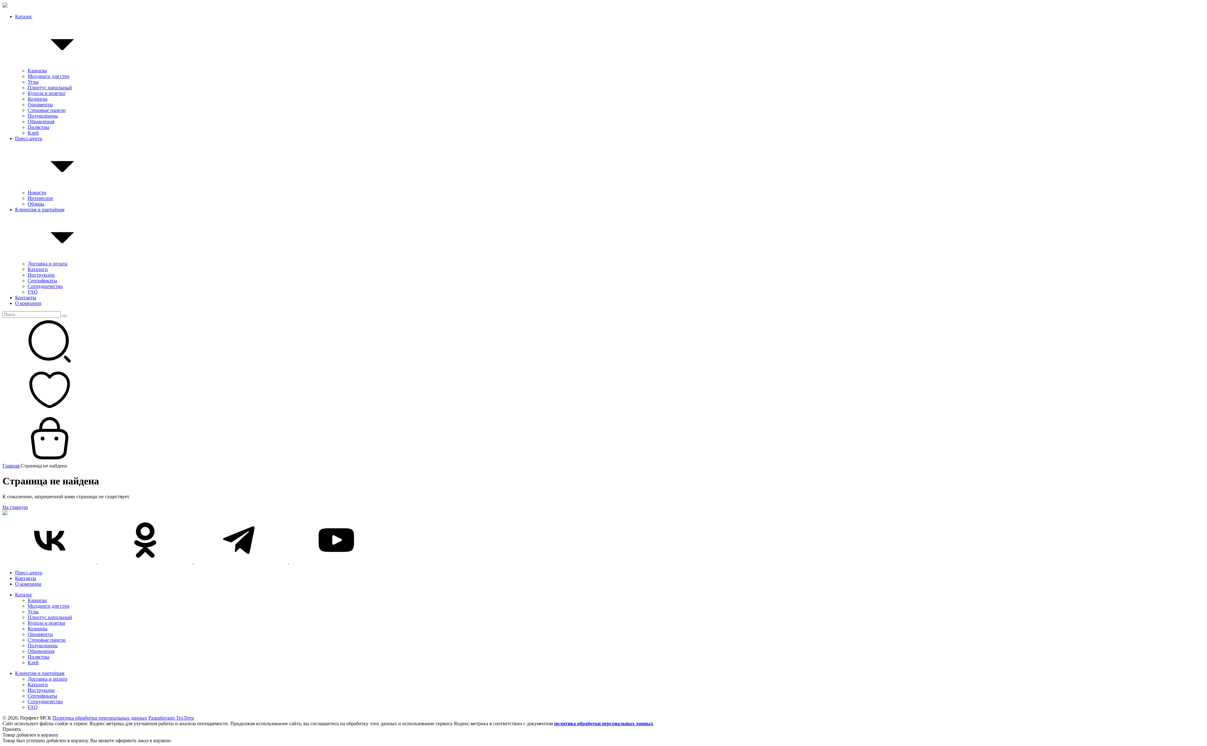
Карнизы (37, 70)
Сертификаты (42, 280)
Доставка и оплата (47, 263)
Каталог (23, 16)
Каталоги (38, 269)
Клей (33, 132)
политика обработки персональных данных (603, 723)
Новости (37, 192)
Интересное (40, 198)
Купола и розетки (46, 93)
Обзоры (36, 204)
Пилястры (38, 127)
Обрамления (41, 121)
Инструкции (41, 275)
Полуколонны (43, 116)
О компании (28, 303)
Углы (33, 82)
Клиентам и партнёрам (39, 209)
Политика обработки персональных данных (99, 718)
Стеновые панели (47, 110)
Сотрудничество (45, 286)
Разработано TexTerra (171, 718)
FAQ (33, 292)
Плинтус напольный (50, 87)
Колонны (37, 99)
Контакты (25, 297)
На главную (15, 507)
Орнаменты (40, 104)
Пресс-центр (28, 138)
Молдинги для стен (48, 76)
